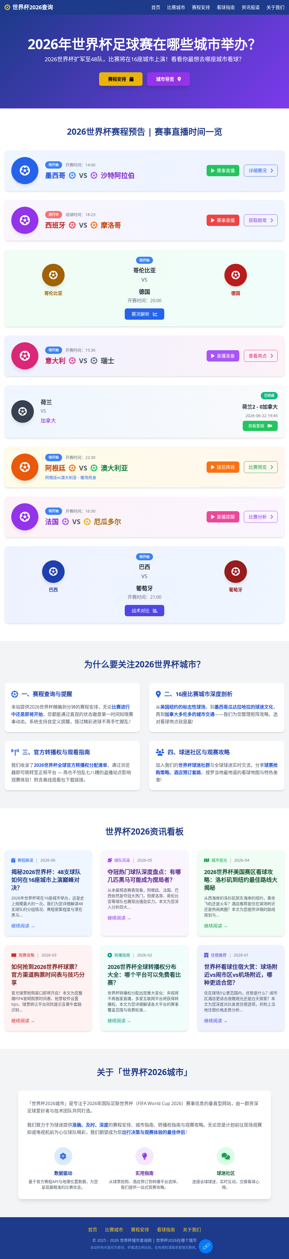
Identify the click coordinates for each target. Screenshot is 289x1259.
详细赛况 (258, 170)
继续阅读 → (23, 926)
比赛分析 (258, 517)
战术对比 (141, 610)
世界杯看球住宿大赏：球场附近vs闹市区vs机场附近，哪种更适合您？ (240, 974)
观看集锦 (256, 425)
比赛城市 (176, 7)
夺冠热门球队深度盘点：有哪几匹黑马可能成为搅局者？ (144, 876)
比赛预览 (258, 467)
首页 (155, 7)
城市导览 (165, 79)
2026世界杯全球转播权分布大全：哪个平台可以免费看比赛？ (144, 974)
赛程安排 (201, 7)
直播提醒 (226, 517)
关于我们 (275, 7)
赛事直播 (226, 170)
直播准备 (226, 356)
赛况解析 (141, 314)
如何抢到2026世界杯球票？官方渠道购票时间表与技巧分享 (48, 974)
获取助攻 (258, 220)
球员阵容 (226, 467)
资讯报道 (251, 7)
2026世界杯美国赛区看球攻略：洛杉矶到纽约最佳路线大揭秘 (240, 880)
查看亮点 (258, 356)
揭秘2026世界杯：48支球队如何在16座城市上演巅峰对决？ (46, 880)
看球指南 (226, 7)
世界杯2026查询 (32, 7)
